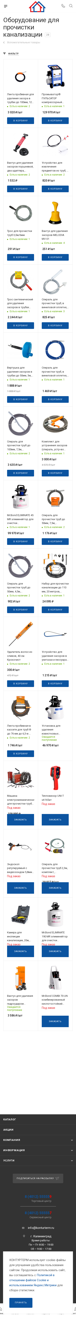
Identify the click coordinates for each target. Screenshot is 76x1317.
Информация (14, 1150)
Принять (21, 1302)
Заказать (20, 819)
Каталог (9, 1119)
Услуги (9, 1160)
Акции (8, 1129)
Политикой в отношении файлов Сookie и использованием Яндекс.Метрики (33, 1280)
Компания (11, 1139)
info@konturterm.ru (41, 1228)
